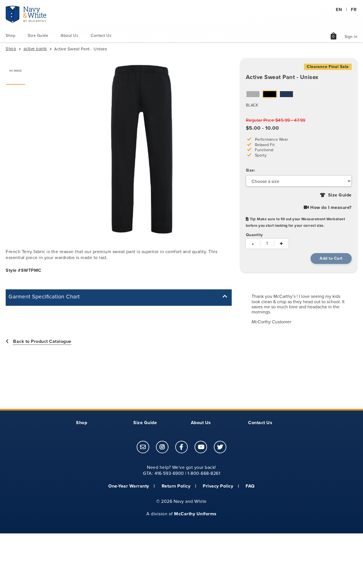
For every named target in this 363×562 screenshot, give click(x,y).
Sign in (351, 36)
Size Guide (38, 35)
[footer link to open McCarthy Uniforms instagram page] (162, 447)
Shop (10, 35)
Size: (251, 170)
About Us (69, 35)
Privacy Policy (218, 486)
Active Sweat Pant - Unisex (282, 77)
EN (339, 9)
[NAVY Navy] (286, 95)
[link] (143, 447)
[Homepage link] (26, 21)
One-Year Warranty (128, 486)
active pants (35, 48)
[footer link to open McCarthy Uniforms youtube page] (201, 447)
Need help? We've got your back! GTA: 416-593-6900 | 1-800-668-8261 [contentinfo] (181, 470)
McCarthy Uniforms (195, 513)
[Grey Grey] (253, 95)
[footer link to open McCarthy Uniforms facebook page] (181, 447)
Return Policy (176, 486)
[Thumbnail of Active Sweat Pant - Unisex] (16, 70)
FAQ (250, 486)
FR (353, 9)
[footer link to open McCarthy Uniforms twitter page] (220, 447)
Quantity (254, 235)
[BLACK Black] (270, 95)
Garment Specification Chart (44, 296)
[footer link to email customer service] (143, 447)
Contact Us (101, 35)
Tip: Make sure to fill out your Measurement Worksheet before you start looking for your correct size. (295, 222)
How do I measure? (330, 207)
